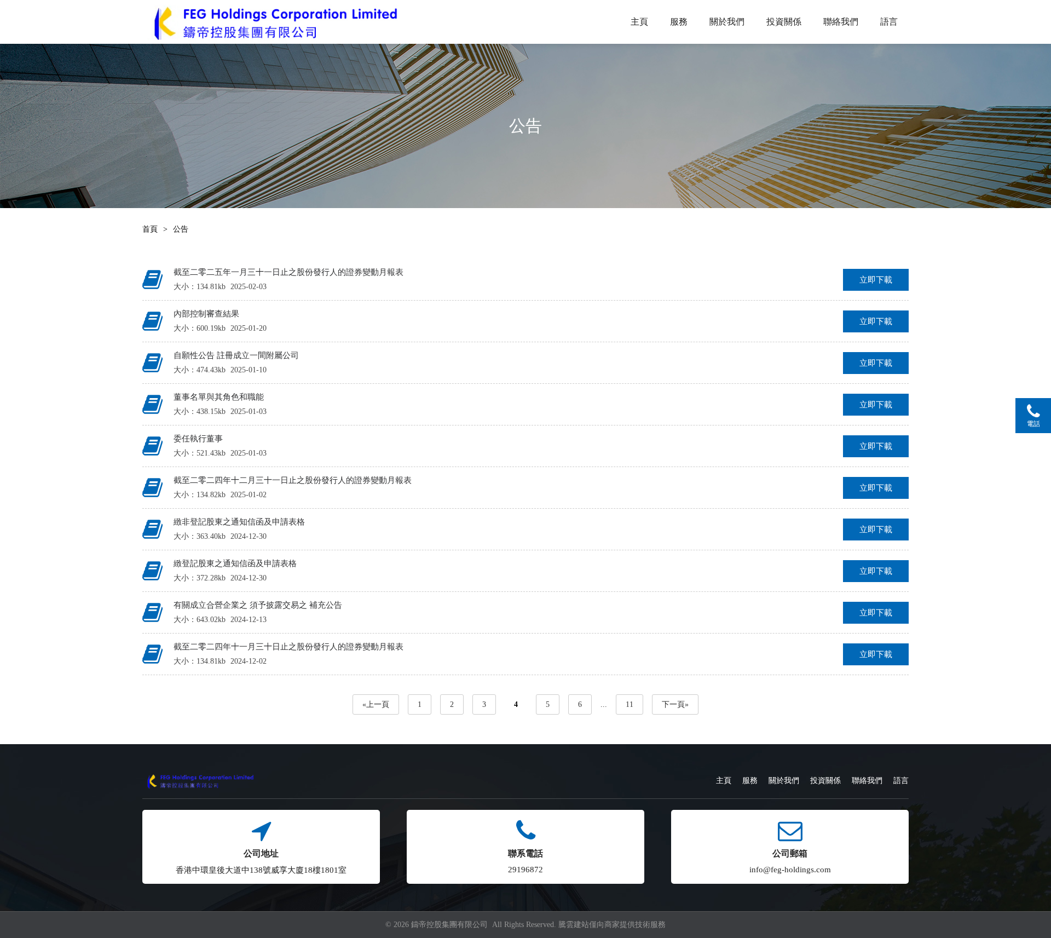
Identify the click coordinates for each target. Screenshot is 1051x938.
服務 (679, 21)
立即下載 (875, 279)
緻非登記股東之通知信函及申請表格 (239, 521)
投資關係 (783, 21)
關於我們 (726, 21)
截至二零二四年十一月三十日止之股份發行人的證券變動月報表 (288, 646)
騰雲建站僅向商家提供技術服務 (612, 924)
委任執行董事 (198, 438)
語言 (889, 21)
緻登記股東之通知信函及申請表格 (235, 563)
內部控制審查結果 (206, 313)
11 (629, 704)
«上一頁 (375, 704)
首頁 (150, 229)
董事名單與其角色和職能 (219, 397)
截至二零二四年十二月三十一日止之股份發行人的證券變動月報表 (293, 480)
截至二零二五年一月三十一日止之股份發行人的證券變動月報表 (288, 272)
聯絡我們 (840, 21)
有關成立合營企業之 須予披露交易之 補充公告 (258, 605)
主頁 (639, 21)
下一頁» (675, 704)
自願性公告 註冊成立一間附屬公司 (236, 355)
